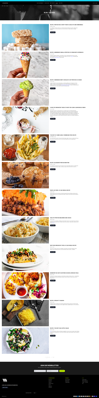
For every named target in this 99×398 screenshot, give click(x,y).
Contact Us (50, 382)
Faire (82, 383)
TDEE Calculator (67, 382)
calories (53, 222)
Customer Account (51, 383)
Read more (53, 32)
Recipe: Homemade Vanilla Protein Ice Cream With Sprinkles (66, 52)
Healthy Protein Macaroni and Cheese (60, 218)
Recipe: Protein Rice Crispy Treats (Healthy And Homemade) (66, 25)
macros (72, 56)
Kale (50, 331)
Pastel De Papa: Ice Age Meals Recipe (60, 190)
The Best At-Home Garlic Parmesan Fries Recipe (63, 135)
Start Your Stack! (53, 0)
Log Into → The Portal (85, 382)
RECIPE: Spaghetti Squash (57, 300)
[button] (97, 3)
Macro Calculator (67, 379)
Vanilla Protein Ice (57, 57)
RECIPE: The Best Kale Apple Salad (59, 328)
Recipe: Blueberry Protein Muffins (59, 162)
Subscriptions (50, 379)
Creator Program (84, 379)
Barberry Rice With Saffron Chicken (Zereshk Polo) (64, 273)
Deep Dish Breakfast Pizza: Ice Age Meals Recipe (63, 245)
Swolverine (5, 396)
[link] (45, 357)
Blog (46, 12)
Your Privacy (50, 387)
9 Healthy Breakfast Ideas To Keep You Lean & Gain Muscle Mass (68, 107)
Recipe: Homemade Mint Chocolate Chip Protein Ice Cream (66, 80)
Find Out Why (5, 387)
